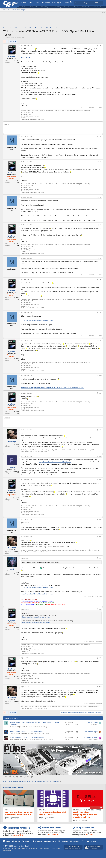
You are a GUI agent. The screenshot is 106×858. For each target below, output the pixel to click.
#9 (101, 340)
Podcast (24, 7)
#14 (100, 479)
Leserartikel (16, 10)
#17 (100, 558)
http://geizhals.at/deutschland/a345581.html (55, 462)
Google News (51, 841)
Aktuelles (6, 10)
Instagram (64, 841)
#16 (100, 537)
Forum (66, 3)
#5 (101, 225)
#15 (100, 519)
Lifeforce (7, 38)
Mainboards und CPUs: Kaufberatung (36, 727)
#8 (101, 312)
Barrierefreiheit (55, 848)
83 (42, 818)
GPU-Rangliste (86, 7)
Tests (30, 3)
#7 (101, 279)
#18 (100, 609)
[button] (10, 9)
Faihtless (95, 733)
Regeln (23, 10)
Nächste (12, 41)
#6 (101, 258)
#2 (101, 136)
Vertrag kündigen (44, 848)
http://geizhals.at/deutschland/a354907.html (37, 587)
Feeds (8, 841)
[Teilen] (98, 45)
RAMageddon (34, 7)
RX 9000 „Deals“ (60, 7)
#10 (100, 375)
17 (76, 820)
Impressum (6, 848)
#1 (101, 45)
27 (8, 818)
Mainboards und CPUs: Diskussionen (42, 739)
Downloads (46, 3)
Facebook (38, 841)
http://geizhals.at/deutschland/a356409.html (37, 320)
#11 (100, 393)
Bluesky (28, 841)
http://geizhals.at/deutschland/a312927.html (37, 594)
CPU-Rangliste (98, 7)
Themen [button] (37, 3)
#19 (100, 658)
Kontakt (13, 848)
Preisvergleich (57, 3)
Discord (17, 841)
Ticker (23, 3)
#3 (101, 162)
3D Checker (13, 727)
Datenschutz (7, 850)
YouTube (93, 841)
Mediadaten (21, 848)
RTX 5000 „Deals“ (46, 7)
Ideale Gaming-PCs (73, 7)
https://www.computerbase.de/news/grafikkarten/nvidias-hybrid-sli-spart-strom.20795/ (52, 388)
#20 (100, 687)
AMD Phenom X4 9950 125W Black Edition (27, 731)
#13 (100, 456)
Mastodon (76, 841)
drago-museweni (14, 739)
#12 (100, 430)
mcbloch (12, 733)
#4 (101, 197)
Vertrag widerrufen (31, 848)
